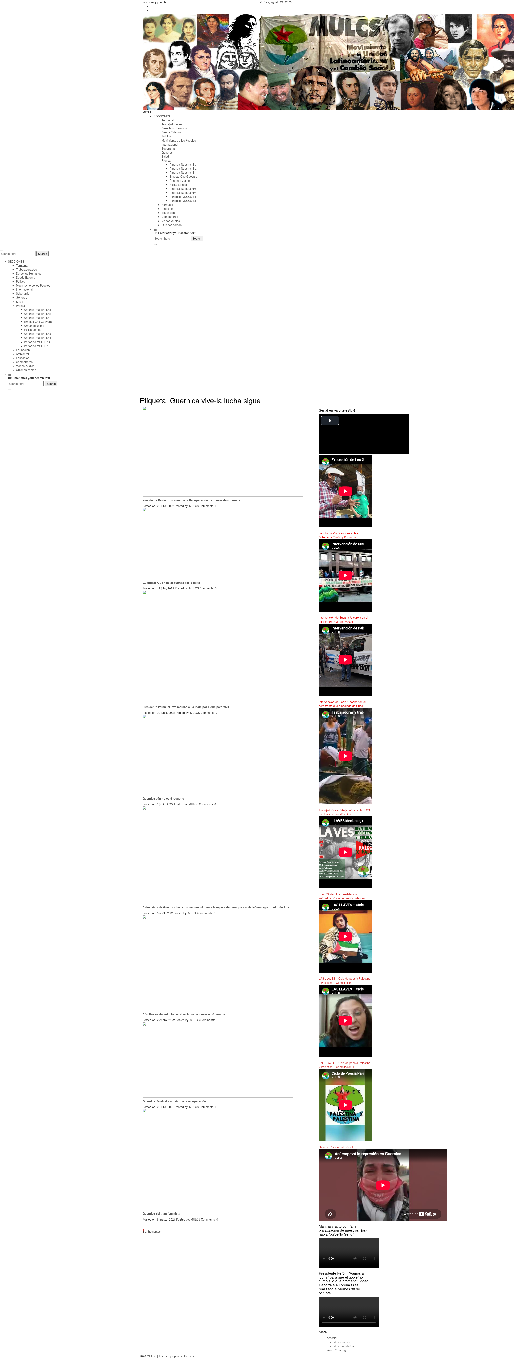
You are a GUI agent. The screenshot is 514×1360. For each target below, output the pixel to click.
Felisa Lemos (178, 185)
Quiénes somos (172, 225)
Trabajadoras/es (172, 124)
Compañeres (170, 217)
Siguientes (154, 1231)
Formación (168, 205)
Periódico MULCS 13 (183, 201)
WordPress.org (336, 1350)
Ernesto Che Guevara (183, 176)
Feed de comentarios (340, 1346)
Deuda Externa (171, 132)
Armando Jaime (180, 180)
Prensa (166, 160)
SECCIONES (162, 116)
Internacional (170, 144)
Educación (168, 213)
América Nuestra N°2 (183, 168)
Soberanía (168, 148)
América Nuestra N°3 (183, 164)
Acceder (332, 1338)
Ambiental (168, 209)
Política (166, 136)
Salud (165, 156)
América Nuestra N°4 (183, 193)
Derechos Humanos (174, 128)
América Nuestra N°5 (183, 189)
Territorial (168, 120)
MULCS (194, 506)
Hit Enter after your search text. (175, 233)
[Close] (155, 244)
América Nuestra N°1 (183, 172)
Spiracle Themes (183, 1356)
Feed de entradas (338, 1342)
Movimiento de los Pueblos (179, 140)
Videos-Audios (171, 221)
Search (42, 254)
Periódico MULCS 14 (183, 197)
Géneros (167, 152)
